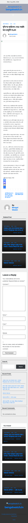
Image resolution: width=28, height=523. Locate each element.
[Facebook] (14, 180)
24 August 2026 (9, 439)
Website (5, 333)
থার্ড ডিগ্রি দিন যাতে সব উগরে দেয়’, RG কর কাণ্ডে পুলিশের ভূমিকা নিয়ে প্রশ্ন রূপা (9, 195)
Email (5, 324)
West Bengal (6, 23)
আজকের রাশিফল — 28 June (9, 397)
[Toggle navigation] (13, 15)
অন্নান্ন (11, 23)
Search (4, 361)
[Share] (14, 187)
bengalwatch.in (14, 9)
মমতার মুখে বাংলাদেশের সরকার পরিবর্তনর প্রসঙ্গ (19, 193)
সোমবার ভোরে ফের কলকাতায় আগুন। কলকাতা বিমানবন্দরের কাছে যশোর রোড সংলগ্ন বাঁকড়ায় (14, 230)
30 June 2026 (9, 458)
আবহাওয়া (15, 260)
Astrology (6, 487)
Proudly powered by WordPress (9, 514)
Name (5, 315)
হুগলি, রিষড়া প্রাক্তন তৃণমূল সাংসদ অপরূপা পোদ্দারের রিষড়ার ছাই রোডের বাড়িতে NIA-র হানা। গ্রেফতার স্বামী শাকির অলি (13, 387)
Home (14, 519)
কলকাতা (14, 23)
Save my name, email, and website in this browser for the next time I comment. (13, 347)
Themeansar (14, 516)
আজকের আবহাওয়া (9, 263)
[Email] (14, 185)
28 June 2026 (9, 475)
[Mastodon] (14, 182)
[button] (23, 15)
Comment (6, 284)
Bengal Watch (13, 34)
